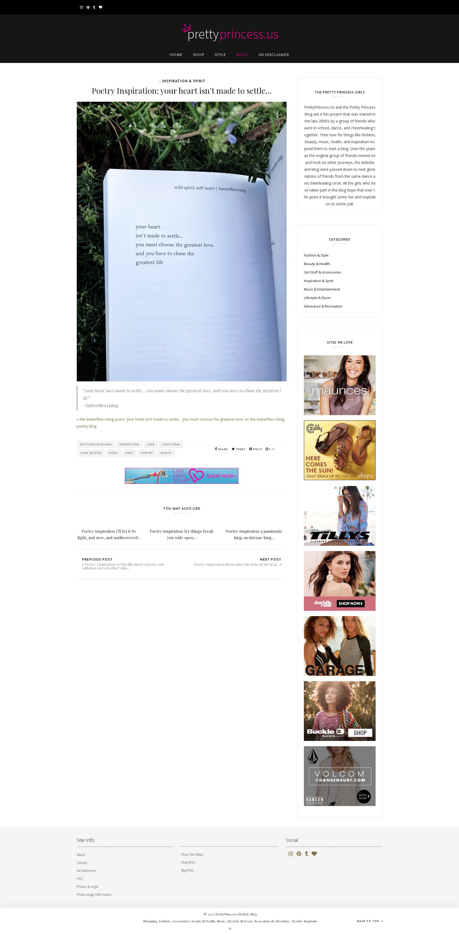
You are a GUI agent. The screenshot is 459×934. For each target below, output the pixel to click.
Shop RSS (188, 862)
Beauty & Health (317, 263)
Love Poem (171, 444)
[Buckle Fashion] (340, 711)
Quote (165, 453)
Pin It (257, 449)
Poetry (147, 453)
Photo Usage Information (94, 894)
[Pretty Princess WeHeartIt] (100, 7)
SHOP (198, 54)
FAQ (80, 878)
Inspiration (129, 444)
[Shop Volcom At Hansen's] (340, 776)
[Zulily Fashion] (340, 451)
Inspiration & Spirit (184, 81)
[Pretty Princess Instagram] (81, 7)
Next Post (237, 561)
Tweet (240, 449)
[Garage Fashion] (340, 646)
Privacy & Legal (87, 886)
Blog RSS (187, 870)
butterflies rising (96, 444)
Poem (113, 453)
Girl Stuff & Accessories (322, 272)
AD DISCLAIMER (273, 54)
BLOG (242, 54)
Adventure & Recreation (323, 306)
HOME (176, 54)
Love (151, 444)
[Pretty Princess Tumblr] (94, 7)
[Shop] (182, 467)
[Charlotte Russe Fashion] (340, 581)
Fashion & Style (316, 255)
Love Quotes (91, 453)
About (81, 854)
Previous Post (123, 563)
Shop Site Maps (192, 854)
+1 (272, 449)
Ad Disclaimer (86, 870)
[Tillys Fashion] (340, 516)
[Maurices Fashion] (340, 386)
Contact (82, 862)
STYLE (220, 54)
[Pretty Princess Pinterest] (88, 7)
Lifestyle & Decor (317, 297)
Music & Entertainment (322, 289)
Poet (129, 453)
